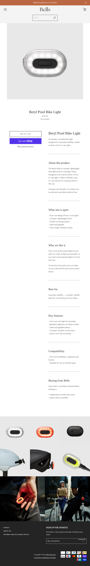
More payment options (26, 146)
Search (6, 527)
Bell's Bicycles (51, 554)
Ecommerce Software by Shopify (45, 558)
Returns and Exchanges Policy (16, 534)
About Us (7, 531)
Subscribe (82, 539)
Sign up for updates (57, 528)
